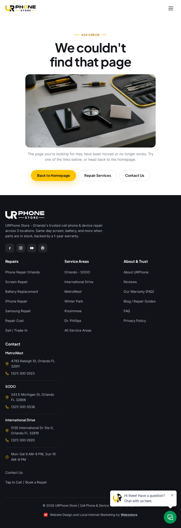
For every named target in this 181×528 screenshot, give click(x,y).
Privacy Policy (135, 321)
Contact (12, 344)
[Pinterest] (42, 248)
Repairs (12, 261)
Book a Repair (36, 482)
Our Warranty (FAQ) (139, 291)
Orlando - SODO (77, 272)
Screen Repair (16, 282)
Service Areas (76, 261)
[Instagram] (20, 248)
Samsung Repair (18, 311)
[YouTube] (31, 248)
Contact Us (134, 175)
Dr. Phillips (72, 321)
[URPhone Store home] (20, 8)
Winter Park (73, 301)
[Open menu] (171, 8)
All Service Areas (77, 330)
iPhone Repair (16, 301)
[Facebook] (9, 248)
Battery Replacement (21, 291)
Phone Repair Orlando (22, 272)
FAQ (127, 311)
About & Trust (136, 261)
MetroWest (73, 291)
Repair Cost (14, 321)
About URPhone (136, 272)
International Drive (78, 282)
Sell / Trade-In (16, 330)
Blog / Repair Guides (140, 301)
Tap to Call (13, 482)
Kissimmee (73, 311)
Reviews (130, 282)
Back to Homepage (53, 175)
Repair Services (97, 175)
